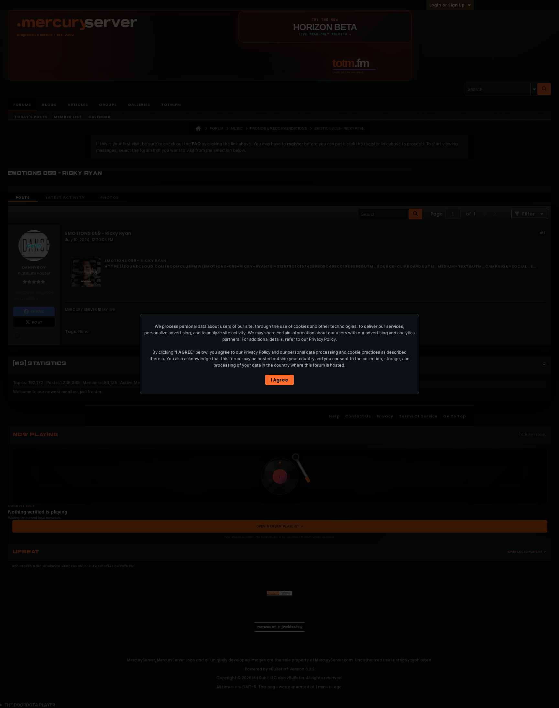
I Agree (279, 380)
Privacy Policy (322, 339)
